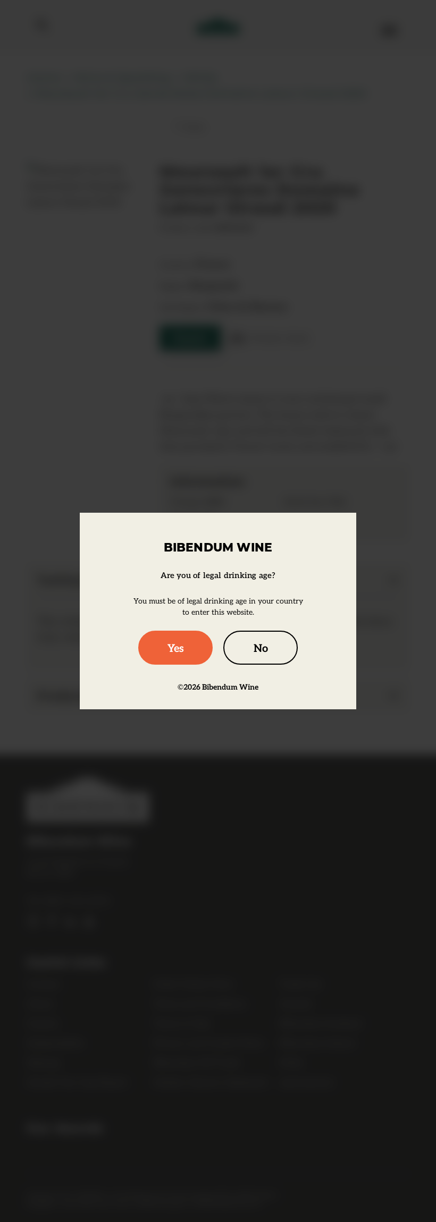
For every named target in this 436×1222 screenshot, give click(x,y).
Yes (175, 648)
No (261, 648)
